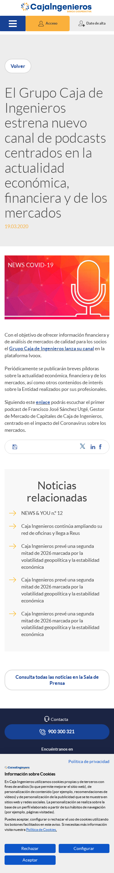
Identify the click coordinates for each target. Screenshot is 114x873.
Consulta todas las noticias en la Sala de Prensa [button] (57, 680)
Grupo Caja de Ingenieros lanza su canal (51, 348)
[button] (48, 23)
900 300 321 (60, 731)
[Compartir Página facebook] (100, 447)
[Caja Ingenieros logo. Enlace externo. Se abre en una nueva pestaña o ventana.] (17, 767)
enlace (43, 402)
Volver (18, 66)
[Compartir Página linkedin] (93, 447)
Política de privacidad (88, 761)
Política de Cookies (41, 829)
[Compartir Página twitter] (83, 447)
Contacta (59, 719)
